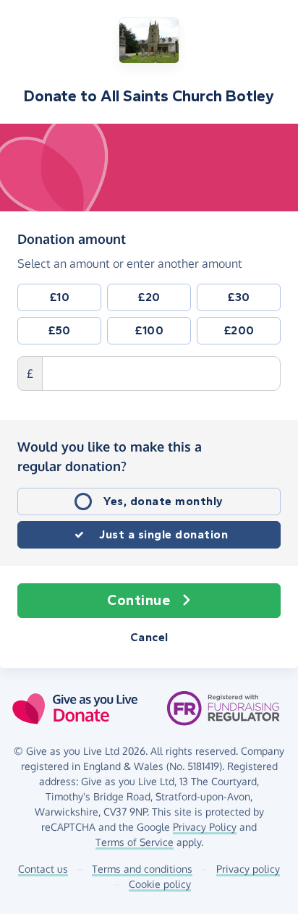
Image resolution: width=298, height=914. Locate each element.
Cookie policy (160, 884)
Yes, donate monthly (163, 501)
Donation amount (71, 238)
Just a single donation (163, 534)
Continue (138, 600)
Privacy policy (248, 869)
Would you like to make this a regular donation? (109, 456)
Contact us (43, 869)
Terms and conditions (142, 869)
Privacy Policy (205, 827)
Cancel (149, 637)
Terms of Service (134, 842)
